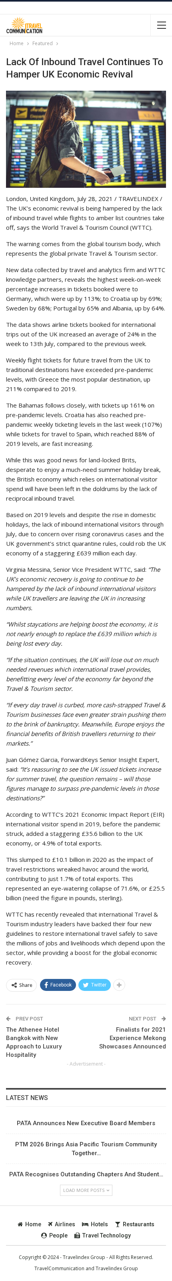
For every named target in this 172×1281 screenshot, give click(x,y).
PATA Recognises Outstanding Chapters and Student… (86, 1174)
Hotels (99, 1224)
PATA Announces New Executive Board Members (86, 1123)
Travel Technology (106, 1235)
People (58, 1235)
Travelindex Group (117, 1268)
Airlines (65, 1224)
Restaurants (138, 1224)
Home (33, 1224)
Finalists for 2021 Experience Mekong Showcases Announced (132, 1038)
